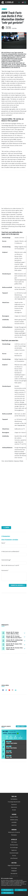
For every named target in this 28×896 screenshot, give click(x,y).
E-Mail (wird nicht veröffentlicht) (10, 551)
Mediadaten (14, 835)
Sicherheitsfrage (6, 560)
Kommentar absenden (17, 585)
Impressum (14, 804)
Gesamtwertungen (14, 853)
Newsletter (15, 690)
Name (4, 543)
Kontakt (14, 810)
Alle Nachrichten (14, 844)
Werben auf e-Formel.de (14, 832)
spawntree (14, 825)
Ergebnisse (14, 850)
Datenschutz (14, 807)
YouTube (9, 690)
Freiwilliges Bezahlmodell (14, 801)
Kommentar (4, 570)
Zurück (7, 527)
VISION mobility (14, 819)
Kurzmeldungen (14, 847)
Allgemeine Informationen (14, 865)
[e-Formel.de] (7, 2)
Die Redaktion (14, 799)
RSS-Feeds (14, 842)
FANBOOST (14, 870)
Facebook (3, 690)
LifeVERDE (14, 822)
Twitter (6, 690)
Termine (14, 855)
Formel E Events (20, 726)
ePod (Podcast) (14, 858)
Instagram (12, 690)
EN (23, 2)
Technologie (14, 868)
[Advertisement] (14, 479)
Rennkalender (14, 873)
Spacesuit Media (14, 817)
